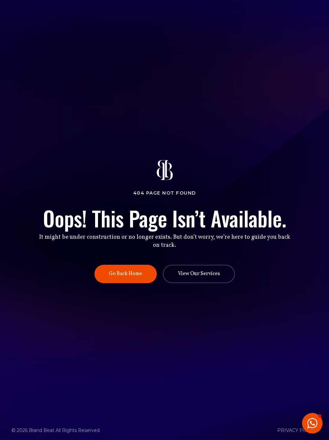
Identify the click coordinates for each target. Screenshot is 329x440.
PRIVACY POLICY (297, 430)
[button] (312, 423)
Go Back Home (125, 273)
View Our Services (199, 273)
